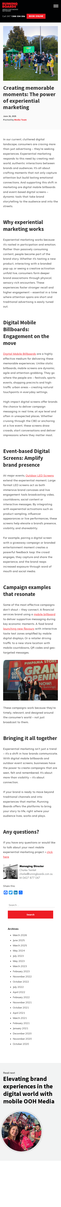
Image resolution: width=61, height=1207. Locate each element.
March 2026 (20, 935)
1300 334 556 (13, 16)
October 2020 (21, 1043)
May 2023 (19, 961)
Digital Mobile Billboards (19, 354)
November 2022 (22, 976)
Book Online (36, 16)
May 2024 (19, 950)
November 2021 (22, 1002)
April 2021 (19, 1012)
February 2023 (21, 971)
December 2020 (22, 1033)
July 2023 (18, 955)
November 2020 (22, 1038)
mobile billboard (44, 614)
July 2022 (18, 986)
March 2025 (20, 945)
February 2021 (21, 1023)
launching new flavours (18, 628)
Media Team (20, 119)
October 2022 (21, 981)
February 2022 (21, 997)
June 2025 (19, 940)
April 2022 (19, 992)
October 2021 (21, 1007)
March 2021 (20, 1018)
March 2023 (20, 966)
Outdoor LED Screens (40, 475)
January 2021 (20, 1028)
